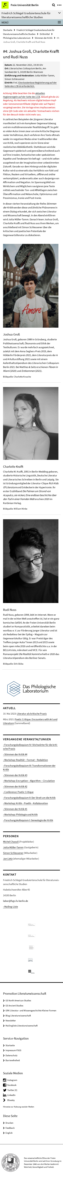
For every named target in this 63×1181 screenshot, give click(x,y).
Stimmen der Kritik (43, 37)
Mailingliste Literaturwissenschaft (22, 1025)
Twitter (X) (12, 1090)
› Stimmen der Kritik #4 (15, 754)
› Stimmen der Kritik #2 (15, 786)
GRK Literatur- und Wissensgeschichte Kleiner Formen (31, 1010)
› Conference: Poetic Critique (18, 792)
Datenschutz (11, 1055)
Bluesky (11, 1100)
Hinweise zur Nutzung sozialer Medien (18, 1106)
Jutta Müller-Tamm (13, 847)
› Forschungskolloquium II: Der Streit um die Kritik (29, 797)
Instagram (12, 1080)
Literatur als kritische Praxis (32, 713)
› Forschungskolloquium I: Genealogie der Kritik (28, 820)
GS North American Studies (18, 1000)
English (9, 1132)
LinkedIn (11, 1095)
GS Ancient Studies (14, 1005)
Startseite (7, 30)
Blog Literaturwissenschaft (18, 1015)
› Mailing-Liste (10, 906)
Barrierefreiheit (13, 1060)
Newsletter (11, 1020)
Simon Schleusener (13, 853)
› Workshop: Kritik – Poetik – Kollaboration (25, 803)
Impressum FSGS (13, 1050)
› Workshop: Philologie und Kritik (20, 814)
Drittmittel (45, 34)
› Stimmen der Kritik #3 (15, 775)
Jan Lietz (8, 858)
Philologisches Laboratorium (16, 37)
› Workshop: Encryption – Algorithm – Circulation (29, 780)
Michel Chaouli (11, 841)
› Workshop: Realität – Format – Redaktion (25, 760)
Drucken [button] (9, 1122)
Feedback (10, 1127)
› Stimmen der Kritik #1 (15, 809)
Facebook (11, 1085)
